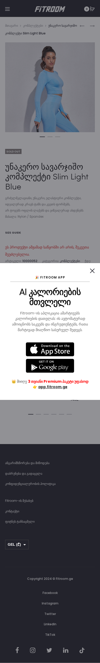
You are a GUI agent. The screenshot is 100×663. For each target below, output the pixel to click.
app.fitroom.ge (52, 386)
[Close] (92, 270)
